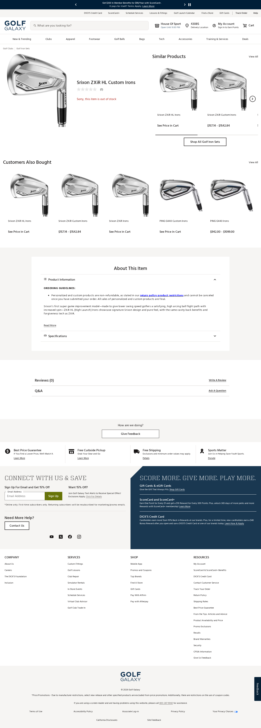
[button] (253, 99)
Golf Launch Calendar (184, 13)
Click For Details (94, 496)
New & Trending (22, 39)
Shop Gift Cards (177, 489)
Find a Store (207, 13)
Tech (162, 39)
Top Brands (136, 576)
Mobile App (136, 564)
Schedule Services (134, 13)
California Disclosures (106, 720)
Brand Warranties (202, 639)
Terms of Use (35, 711)
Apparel (70, 39)
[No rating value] (88, 89)
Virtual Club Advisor (77, 601)
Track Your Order (202, 589)
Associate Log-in (130, 711)
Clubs (48, 39)
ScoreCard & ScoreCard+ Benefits (210, 570)
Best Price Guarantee (204, 608)
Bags (142, 39)
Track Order (241, 13)
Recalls (197, 633)
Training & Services (217, 39)
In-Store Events (75, 589)
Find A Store (136, 583)
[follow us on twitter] (60, 537)
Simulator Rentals (76, 583)
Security (197, 645)
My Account (199, 564)
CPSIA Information (203, 652)
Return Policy (200, 595)
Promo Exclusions (202, 626)
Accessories (185, 39)
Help (255, 13)
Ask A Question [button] (217, 391)
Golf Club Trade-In (76, 608)
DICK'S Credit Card (203, 576)
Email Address (15, 491)
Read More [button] (50, 325)
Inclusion (9, 583)
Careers (8, 570)
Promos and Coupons (141, 570)
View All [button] (253, 56)
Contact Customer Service (206, 583)
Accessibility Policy (83, 711)
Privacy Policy (178, 711)
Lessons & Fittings (159, 13)
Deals (245, 39)
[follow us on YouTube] (51, 537)
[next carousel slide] (185, 4)
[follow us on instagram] (79, 537)
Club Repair (73, 576)
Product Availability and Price (208, 620)
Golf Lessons (74, 570)
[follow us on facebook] (70, 537)
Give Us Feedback (202, 658)
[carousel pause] (189, 4)
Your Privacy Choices (223, 711)
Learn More (19, 458)
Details (146, 458)
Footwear (94, 39)
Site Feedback (154, 720)
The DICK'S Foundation (16, 576)
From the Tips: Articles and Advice (210, 614)
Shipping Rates (201, 601)
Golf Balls (119, 39)
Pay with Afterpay (139, 601)
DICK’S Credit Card (93, 13)
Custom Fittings (75, 564)
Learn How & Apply (234, 523)
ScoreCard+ (114, 13)
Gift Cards (224, 13)
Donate (211, 458)
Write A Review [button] (217, 380)
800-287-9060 (166, 703)
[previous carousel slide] (76, 4)
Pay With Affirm (138, 595)
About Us (9, 564)
